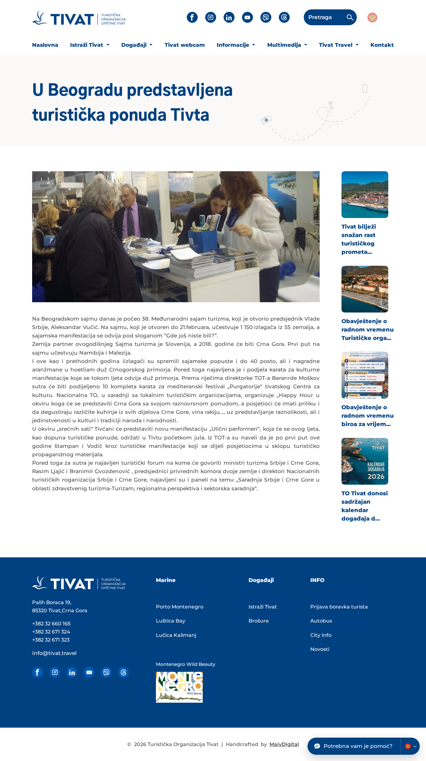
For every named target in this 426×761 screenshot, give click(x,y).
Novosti (319, 649)
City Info (321, 635)
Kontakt (382, 45)
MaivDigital (284, 744)
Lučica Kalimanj (176, 635)
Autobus (321, 621)
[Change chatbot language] (410, 746)
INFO (317, 580)
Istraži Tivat (87, 45)
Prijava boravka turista (339, 607)
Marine (166, 580)
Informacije (234, 45)
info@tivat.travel (54, 653)
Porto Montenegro (179, 607)
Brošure (259, 621)
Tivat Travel (336, 45)
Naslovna (45, 45)
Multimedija (285, 45)
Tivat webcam (185, 45)
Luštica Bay (170, 621)
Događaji (134, 45)
